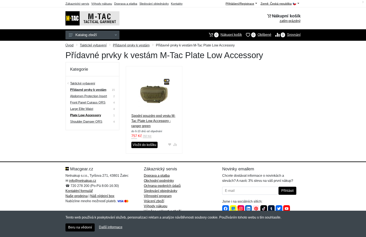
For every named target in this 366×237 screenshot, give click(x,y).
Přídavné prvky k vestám (131, 45)
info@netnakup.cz (82, 180)
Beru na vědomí (80, 227)
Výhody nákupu (101, 3)
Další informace (110, 227)
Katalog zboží (86, 35)
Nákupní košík (228, 35)
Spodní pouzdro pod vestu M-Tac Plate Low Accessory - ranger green (153, 121)
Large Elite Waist (81, 109)
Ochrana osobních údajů (162, 186)
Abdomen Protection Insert (88, 96)
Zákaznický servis (77, 3)
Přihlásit (287, 190)
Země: (276, 3)
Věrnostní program (158, 196)
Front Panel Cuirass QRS (87, 102)
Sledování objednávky (154, 3)
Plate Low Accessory (85, 115)
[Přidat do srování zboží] (175, 144)
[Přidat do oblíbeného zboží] (169, 144)
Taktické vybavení (93, 45)
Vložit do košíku (144, 145)
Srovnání (291, 35)
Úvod (69, 45)
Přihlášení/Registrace (240, 3)
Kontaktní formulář (79, 191)
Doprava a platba (125, 3)
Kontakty (177, 3)
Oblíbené (261, 35)
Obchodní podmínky (159, 180)
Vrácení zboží (154, 201)
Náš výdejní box (102, 196)
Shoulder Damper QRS (86, 121)
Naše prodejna (76, 196)
